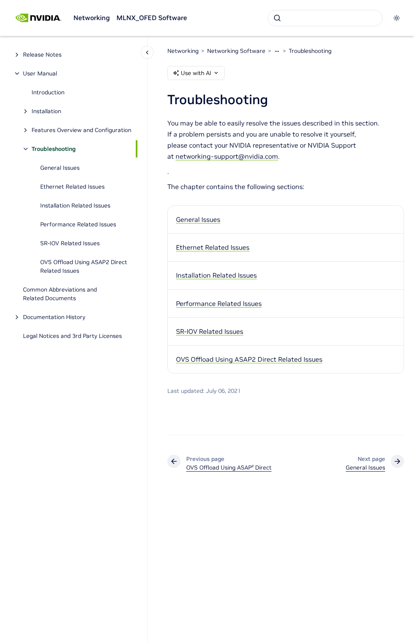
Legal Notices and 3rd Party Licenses (72, 336)
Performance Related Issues (78, 224)
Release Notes (42, 54)
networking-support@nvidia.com (227, 156)
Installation (46, 111)
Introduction (48, 92)
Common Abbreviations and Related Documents (60, 294)
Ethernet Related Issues (72, 186)
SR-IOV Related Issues (70, 243)
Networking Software (236, 51)
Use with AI (196, 73)
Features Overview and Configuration (81, 130)
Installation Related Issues (75, 205)
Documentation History (54, 317)
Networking (91, 18)
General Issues (60, 167)
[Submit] (277, 18)
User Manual (40, 73)
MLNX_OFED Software (151, 18)
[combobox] (325, 18)
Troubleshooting (54, 149)
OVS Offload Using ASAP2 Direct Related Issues (83, 266)
